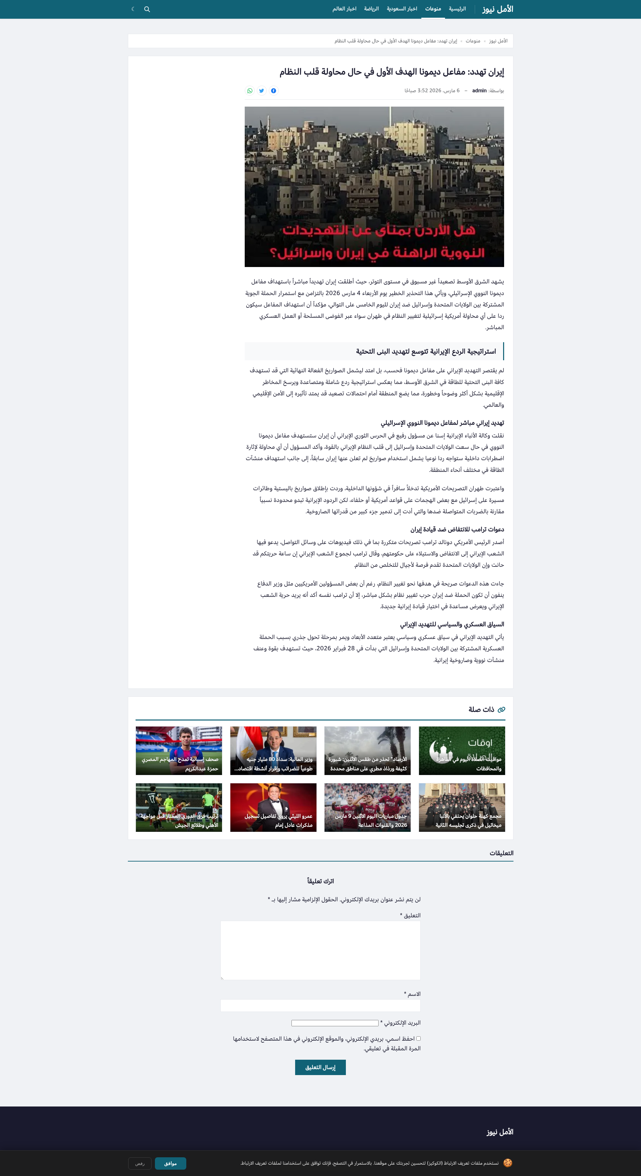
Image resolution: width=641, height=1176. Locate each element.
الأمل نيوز (497, 9)
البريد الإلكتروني (400, 1022)
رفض (140, 1163)
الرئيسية (457, 9)
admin (479, 90)
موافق (170, 1163)
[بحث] (147, 9)
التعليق (410, 915)
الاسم (412, 994)
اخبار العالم (345, 9)
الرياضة (371, 9)
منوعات (433, 9)
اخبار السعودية (402, 9)
